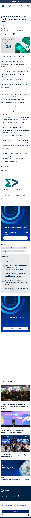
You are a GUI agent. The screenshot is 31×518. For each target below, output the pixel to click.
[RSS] (22, 496)
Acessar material (15, 238)
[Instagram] (2, 496)
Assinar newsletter (15, 328)
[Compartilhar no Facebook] (17, 33)
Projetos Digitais (22, 248)
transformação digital (18, 251)
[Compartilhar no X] (11, 33)
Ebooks (2, 14)
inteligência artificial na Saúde (9, 248)
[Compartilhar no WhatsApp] (14, 33)
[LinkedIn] (14, 496)
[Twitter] (10, 496)
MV (4, 28)
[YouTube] (18, 496)
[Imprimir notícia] (5, 33)
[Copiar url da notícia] (2, 33)
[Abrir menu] (3, 6)
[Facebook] (6, 496)
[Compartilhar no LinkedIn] (8, 33)
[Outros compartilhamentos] (19, 33)
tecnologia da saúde (7, 251)
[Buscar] (28, 6)
